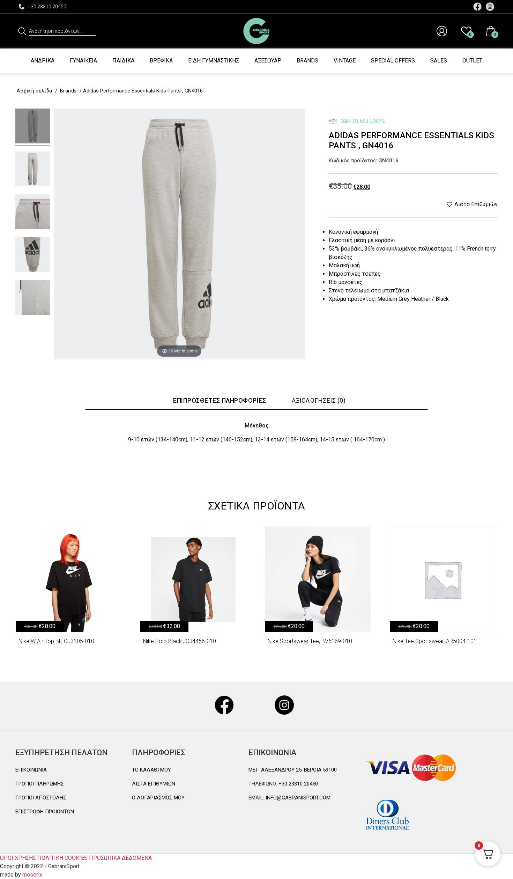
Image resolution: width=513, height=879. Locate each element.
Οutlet (472, 60)
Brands (307, 60)
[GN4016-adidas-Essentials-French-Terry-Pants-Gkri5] (32, 298)
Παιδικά (123, 60)
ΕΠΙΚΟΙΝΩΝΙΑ (31, 770)
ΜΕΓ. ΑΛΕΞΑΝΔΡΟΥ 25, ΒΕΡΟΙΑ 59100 (292, 770)
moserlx (32, 874)
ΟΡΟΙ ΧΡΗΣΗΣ (18, 858)
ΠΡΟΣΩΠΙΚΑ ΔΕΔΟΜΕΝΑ (120, 858)
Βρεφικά (161, 60)
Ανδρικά (42, 60)
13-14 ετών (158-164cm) (286, 439)
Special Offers (393, 60)
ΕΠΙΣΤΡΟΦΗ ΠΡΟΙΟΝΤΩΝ (44, 812)
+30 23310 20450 (47, 6)
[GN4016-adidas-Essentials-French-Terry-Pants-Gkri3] (32, 212)
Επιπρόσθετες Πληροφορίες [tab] (219, 400)
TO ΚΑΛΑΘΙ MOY (151, 770)
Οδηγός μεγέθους (362, 121)
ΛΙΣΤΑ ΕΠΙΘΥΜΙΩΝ (153, 784)
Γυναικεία (83, 60)
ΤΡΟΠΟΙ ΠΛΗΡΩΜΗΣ (39, 784)
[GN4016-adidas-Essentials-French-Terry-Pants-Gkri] (32, 127)
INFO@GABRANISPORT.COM (297, 798)
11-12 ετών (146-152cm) (221, 439)
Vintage (345, 60)
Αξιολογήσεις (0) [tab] (318, 400)
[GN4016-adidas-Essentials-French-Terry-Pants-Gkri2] (32, 169)
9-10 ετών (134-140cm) (157, 439)
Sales (438, 60)
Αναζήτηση (22, 31)
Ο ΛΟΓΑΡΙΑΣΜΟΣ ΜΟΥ (158, 798)
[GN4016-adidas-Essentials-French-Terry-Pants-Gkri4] (32, 255)
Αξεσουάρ (267, 60)
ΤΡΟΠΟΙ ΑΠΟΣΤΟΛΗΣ (40, 798)
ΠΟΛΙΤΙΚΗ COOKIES (62, 858)
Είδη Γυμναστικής (213, 60)
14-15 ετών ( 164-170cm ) (352, 439)
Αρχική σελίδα (34, 91)
